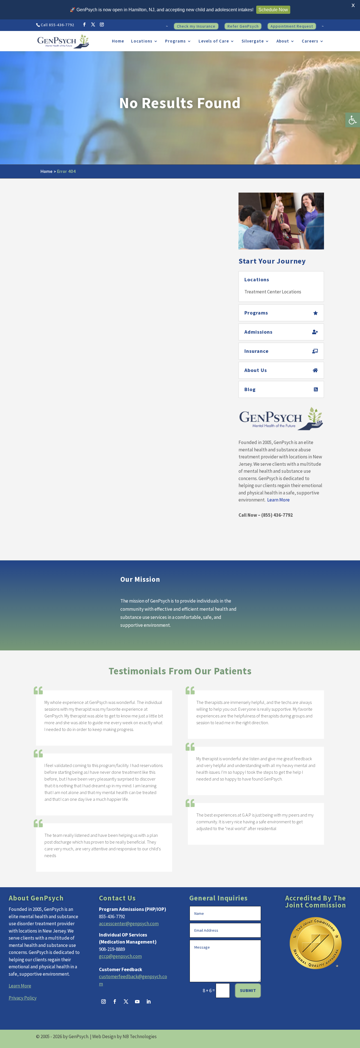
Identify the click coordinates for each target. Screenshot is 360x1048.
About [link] (282, 41)
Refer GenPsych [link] (243, 26)
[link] (352, 120)
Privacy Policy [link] (23, 998)
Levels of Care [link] (214, 41)
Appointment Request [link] (292, 26)
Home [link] (118, 41)
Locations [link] (141, 41)
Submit (248, 990)
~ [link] (167, 26)
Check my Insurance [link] (196, 26)
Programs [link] (175, 41)
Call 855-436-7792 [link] (57, 24)
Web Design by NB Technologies (124, 1036)
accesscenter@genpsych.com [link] (129, 923)
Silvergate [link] (253, 41)
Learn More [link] (278, 500)
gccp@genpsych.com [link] (120, 956)
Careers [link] (310, 41)
